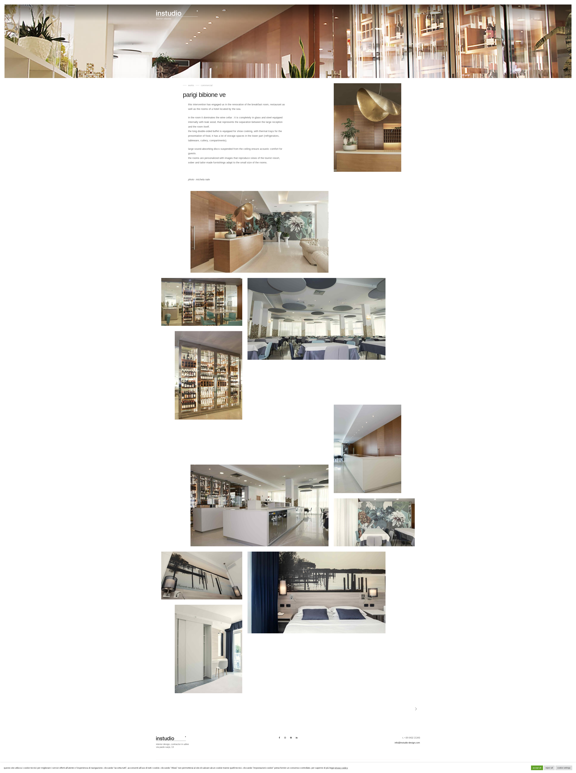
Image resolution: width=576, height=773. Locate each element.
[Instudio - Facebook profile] (279, 738)
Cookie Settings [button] (563, 768)
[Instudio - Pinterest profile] (291, 738)
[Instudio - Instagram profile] (285, 738)
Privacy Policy (341, 768)
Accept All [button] (537, 768)
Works (191, 85)
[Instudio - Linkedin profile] (296, 738)
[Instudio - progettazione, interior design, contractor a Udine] (177, 16)
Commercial (206, 85)
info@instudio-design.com (407, 742)
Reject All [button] (549, 768)
